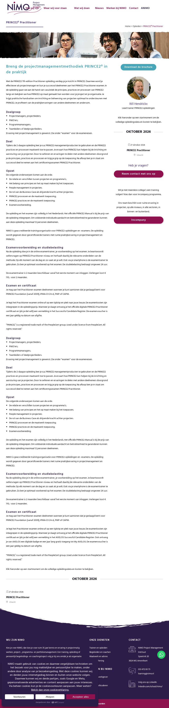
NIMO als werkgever (98, 677)
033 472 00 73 (144, 669)
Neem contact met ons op (138, 174)
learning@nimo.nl (146, 673)
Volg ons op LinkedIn (147, 682)
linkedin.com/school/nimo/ (150, 686)
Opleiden (137, 26)
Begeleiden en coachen (100, 652)
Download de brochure (138, 67)
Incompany (138, 220)
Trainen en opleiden (98, 648)
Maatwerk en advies (98, 656)
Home (128, 26)
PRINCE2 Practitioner (138, 150)
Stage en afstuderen (98, 685)
